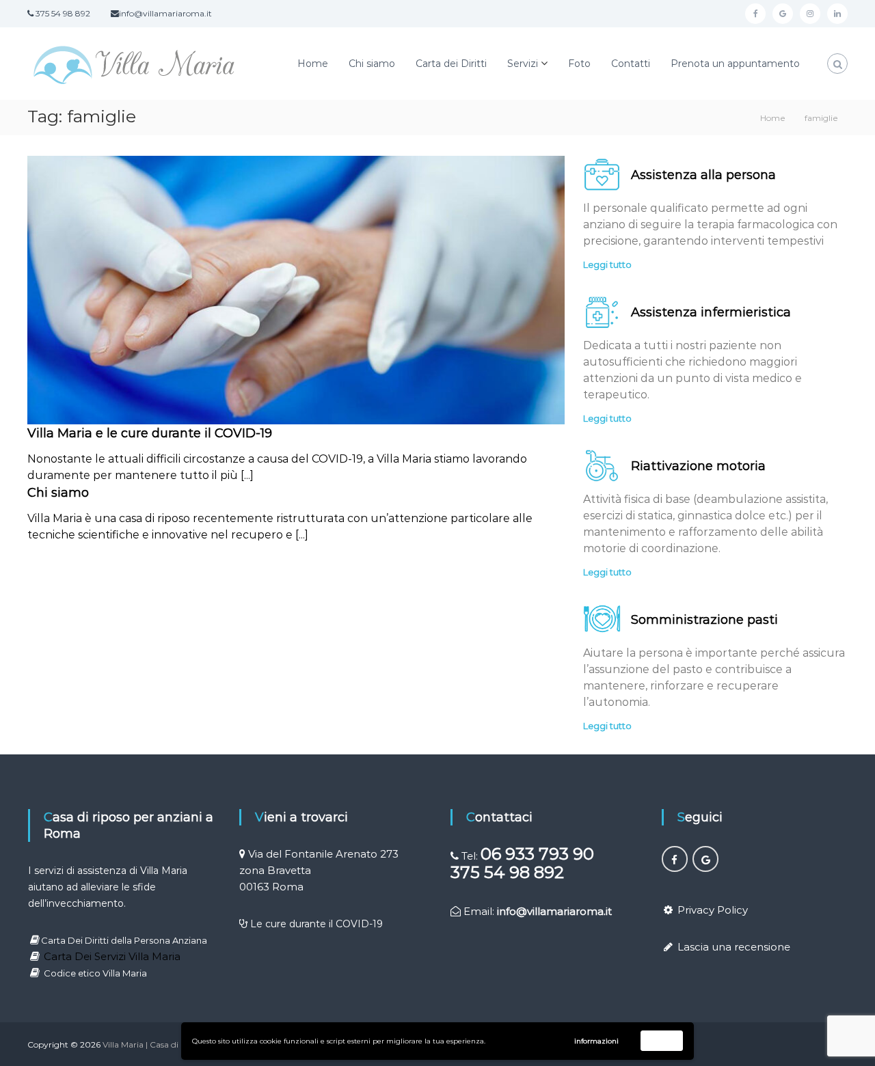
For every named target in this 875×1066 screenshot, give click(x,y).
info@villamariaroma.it (554, 911)
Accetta (662, 1040)
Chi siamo (372, 63)
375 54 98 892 (507, 872)
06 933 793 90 (537, 854)
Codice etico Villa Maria (95, 973)
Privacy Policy (712, 909)
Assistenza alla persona (703, 174)
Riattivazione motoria (698, 466)
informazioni (596, 1041)
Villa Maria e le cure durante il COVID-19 (149, 433)
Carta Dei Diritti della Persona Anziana (124, 940)
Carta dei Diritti (451, 63)
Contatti (630, 63)
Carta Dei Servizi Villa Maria (112, 956)
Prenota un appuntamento (735, 63)
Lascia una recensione (733, 946)
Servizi (522, 63)
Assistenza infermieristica (711, 312)
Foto (579, 63)
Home (312, 63)
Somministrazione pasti (704, 619)
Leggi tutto (607, 264)
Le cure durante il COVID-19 (316, 924)
